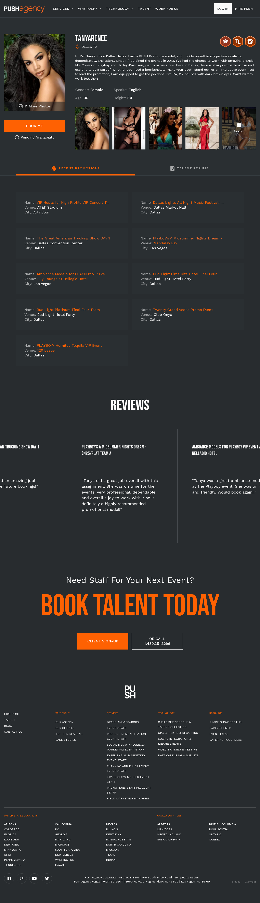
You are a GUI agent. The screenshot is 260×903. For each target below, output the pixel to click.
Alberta (163, 824)
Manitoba (164, 829)
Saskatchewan (168, 839)
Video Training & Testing (177, 749)
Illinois (112, 829)
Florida (10, 834)
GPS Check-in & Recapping (178, 732)
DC (57, 829)
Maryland (62, 839)
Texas (110, 854)
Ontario (215, 834)
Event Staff (117, 728)
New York (11, 844)
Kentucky (113, 834)
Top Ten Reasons (68, 733)
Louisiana (11, 839)
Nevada (111, 824)
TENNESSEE (12, 864)
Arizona (10, 824)
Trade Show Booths (225, 722)
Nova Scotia (218, 829)
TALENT (144, 9)
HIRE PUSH (11, 714)
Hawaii (60, 864)
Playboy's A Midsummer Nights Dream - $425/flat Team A (204, 238)
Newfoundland (169, 834)
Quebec (215, 839)
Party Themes (220, 728)
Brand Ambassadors (123, 722)
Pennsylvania (14, 859)
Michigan (62, 844)
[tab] (75, 170)
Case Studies (65, 739)
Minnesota (12, 849)
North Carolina (118, 844)
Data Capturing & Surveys (178, 755)
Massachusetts (118, 839)
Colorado (12, 829)
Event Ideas (218, 733)
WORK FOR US (166, 9)
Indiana (111, 859)
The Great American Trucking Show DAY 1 (73, 238)
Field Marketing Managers (128, 798)
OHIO (7, 854)
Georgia (61, 834)
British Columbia (222, 824)
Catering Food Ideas (225, 739)
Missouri (112, 849)
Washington (64, 859)
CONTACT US (13, 731)
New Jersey (64, 854)
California (63, 824)
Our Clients (64, 728)
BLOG (8, 725)
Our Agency (64, 722)
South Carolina (67, 849)
